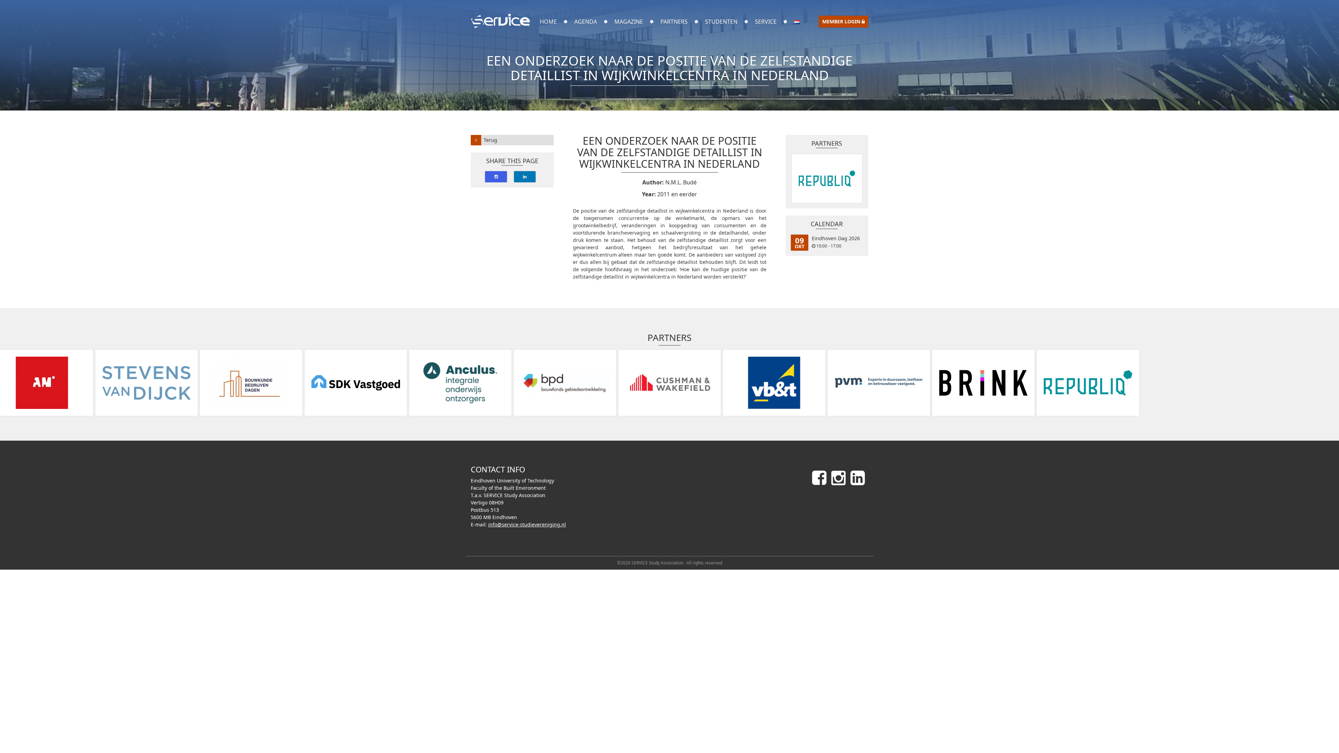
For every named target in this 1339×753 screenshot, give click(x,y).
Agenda (585, 21)
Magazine (628, 21)
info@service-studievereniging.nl (527, 524)
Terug (490, 140)
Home (548, 21)
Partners (674, 21)
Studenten (721, 21)
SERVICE (766, 21)
